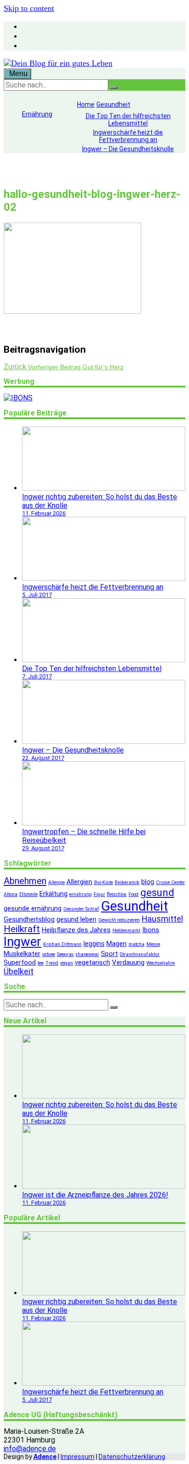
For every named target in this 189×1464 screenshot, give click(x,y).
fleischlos (117, 894)
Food (133, 894)
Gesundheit (113, 104)
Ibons (150, 930)
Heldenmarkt (126, 931)
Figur (99, 894)
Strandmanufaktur (140, 954)
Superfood (20, 962)
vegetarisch (92, 962)
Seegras (65, 954)
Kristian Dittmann (62, 944)
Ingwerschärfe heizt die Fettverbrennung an (128, 136)
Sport (109, 954)
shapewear (87, 954)
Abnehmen (25, 880)
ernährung (80, 894)
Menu (17, 73)
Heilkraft (22, 928)
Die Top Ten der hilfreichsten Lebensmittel (128, 119)
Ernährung (37, 114)
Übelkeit (18, 971)
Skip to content (29, 8)
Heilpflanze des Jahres (76, 930)
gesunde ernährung (32, 908)
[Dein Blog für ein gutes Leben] (58, 63)
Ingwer (22, 941)
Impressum (77, 1456)
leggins (94, 944)
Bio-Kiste (103, 882)
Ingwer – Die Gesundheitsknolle (128, 149)
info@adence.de (30, 1448)
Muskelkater (22, 954)
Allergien (79, 882)
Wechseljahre (160, 963)
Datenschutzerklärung (132, 1456)
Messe (153, 944)
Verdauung (128, 962)
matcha (136, 944)
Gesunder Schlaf (81, 909)
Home (85, 104)
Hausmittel (162, 918)
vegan (66, 963)
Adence (44, 1456)
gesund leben (76, 919)
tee (41, 963)
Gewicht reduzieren (119, 920)
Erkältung (53, 894)
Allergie (56, 882)
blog (147, 882)
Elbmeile (28, 894)
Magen (116, 944)
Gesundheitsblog (29, 919)
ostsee (48, 954)
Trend (51, 963)
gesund (157, 892)
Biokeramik (127, 882)
